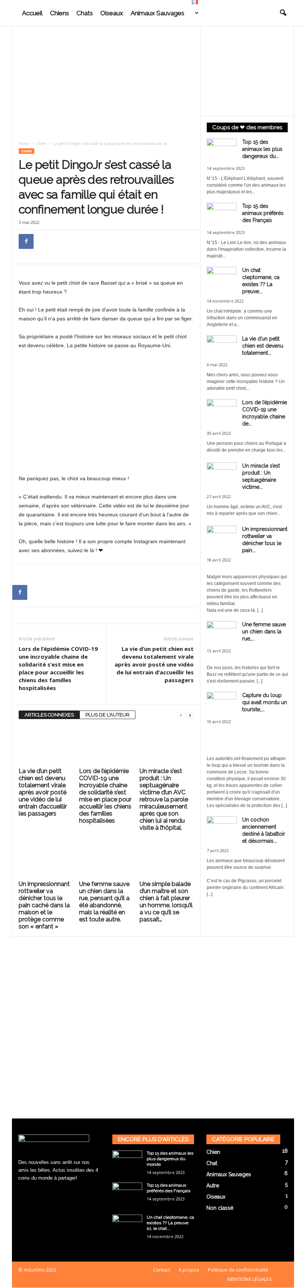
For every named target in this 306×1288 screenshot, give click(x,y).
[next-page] (190, 715)
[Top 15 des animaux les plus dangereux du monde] (127, 1162)
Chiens (59, 13)
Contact (161, 1269)
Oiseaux (111, 13)
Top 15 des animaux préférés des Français (263, 213)
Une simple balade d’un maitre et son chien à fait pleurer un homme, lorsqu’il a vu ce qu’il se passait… (166, 901)
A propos (189, 1269)
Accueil (32, 13)
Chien (41, 143)
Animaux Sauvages (157, 13)
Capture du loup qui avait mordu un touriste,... (264, 702)
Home (24, 143)
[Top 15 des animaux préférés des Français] (127, 1194)
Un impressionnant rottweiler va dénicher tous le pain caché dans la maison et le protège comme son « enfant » (44, 905)
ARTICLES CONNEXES (49, 715)
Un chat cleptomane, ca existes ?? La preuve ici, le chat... (170, 1223)
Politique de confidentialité (238, 1269)
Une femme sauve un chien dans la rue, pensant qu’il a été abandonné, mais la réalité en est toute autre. (104, 901)
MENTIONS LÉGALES (250, 1279)
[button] (283, 13)
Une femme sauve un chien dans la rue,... (264, 631)
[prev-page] (181, 715)
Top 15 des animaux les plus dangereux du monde (170, 1159)
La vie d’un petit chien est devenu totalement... (262, 346)
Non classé (219, 1208)
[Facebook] (26, 241)
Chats (84, 13)
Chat (211, 1163)
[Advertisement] (106, 81)
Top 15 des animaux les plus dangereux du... (262, 149)
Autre (212, 1186)
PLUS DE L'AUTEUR (107, 715)
